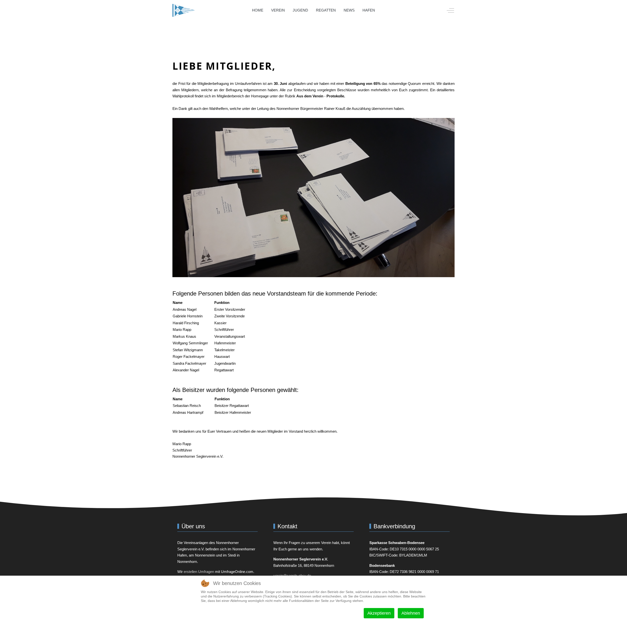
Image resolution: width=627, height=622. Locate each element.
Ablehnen (410, 613)
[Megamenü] (386, 10)
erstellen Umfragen (199, 572)
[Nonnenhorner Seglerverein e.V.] (183, 10)
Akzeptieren (379, 613)
